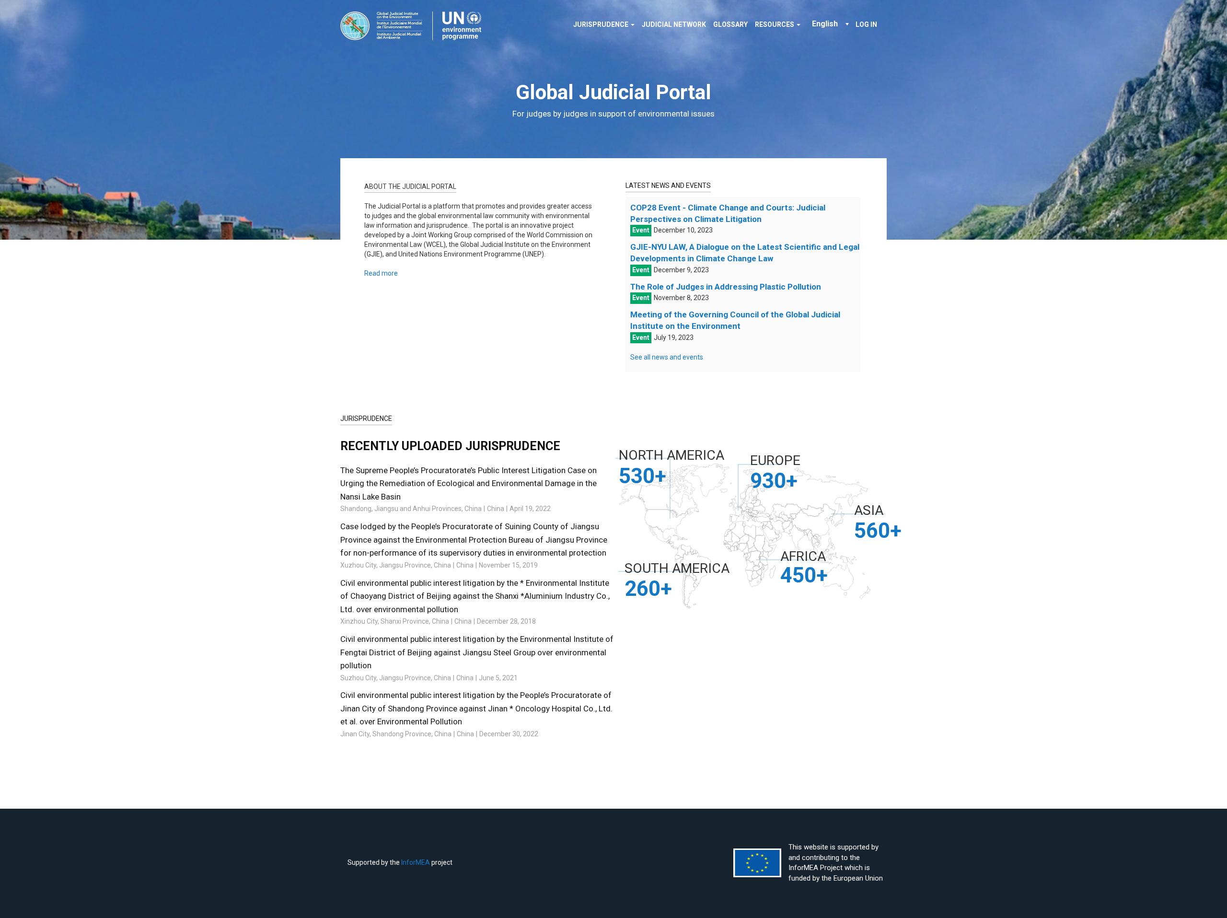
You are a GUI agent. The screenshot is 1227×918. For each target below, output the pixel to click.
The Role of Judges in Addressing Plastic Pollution (725, 286)
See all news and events (666, 357)
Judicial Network (674, 24)
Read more (381, 273)
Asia (868, 510)
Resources (775, 24)
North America (671, 455)
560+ (878, 530)
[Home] (414, 26)
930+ (774, 480)
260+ (648, 588)
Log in (866, 24)
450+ (804, 575)
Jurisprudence (601, 24)
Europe (775, 460)
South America (677, 568)
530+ (642, 476)
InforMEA (415, 862)
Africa (803, 556)
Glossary (730, 24)
